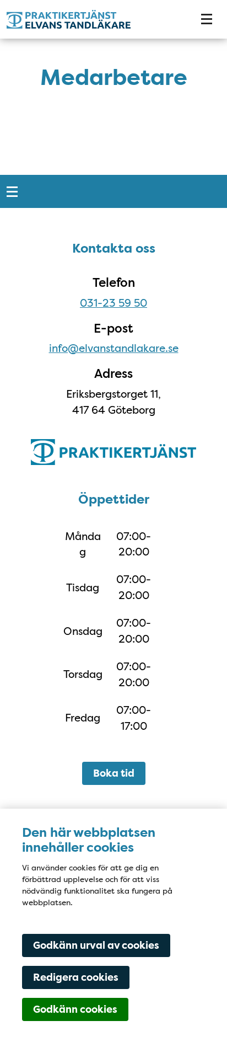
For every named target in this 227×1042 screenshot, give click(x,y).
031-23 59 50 (113, 303)
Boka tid (113, 773)
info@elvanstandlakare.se (114, 348)
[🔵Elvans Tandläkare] (91, 19)
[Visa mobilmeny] (206, 19)
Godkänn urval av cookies (96, 945)
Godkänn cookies (75, 1009)
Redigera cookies (75, 977)
